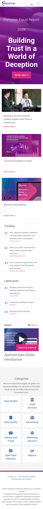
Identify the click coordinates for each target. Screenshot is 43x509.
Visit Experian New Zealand (21, 479)
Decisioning (14, 296)
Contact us (12, 476)
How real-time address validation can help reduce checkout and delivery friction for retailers (23, 235)
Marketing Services (17, 256)
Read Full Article (26, 347)
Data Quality (15, 241)
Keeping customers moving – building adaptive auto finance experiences (22, 290)
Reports (13, 305)
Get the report (21, 75)
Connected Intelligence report (22, 302)
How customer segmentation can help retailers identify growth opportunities (24, 265)
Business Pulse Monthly (20, 311)
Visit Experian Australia (26, 476)
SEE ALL (34, 325)
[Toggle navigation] (38, 3)
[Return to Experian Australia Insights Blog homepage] (10, 3)
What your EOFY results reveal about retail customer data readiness (22, 250)
